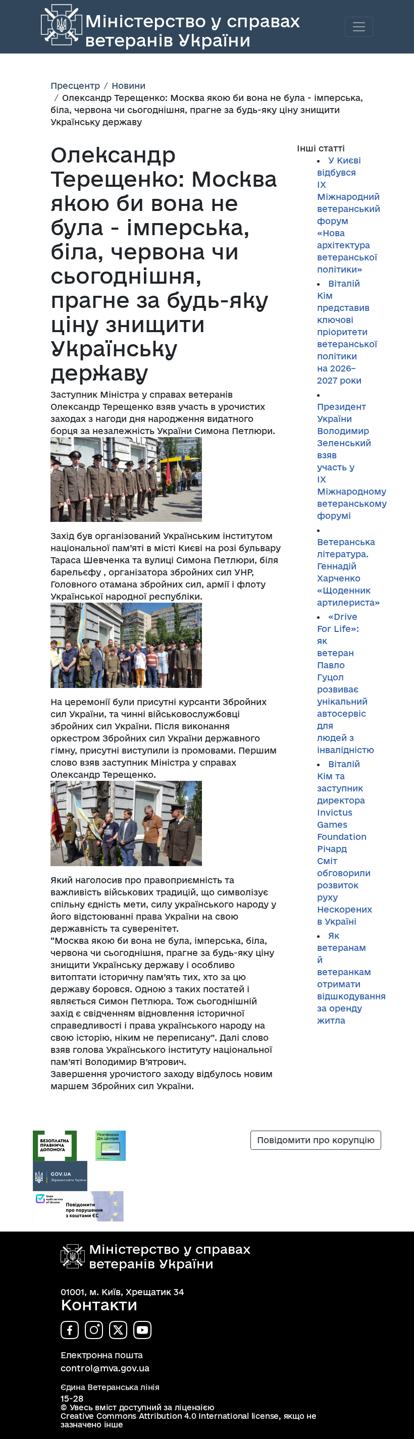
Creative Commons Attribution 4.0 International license (170, 1416)
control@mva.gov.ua (105, 1368)
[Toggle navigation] (359, 27)
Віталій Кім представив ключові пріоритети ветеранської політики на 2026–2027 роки (347, 332)
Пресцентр (75, 85)
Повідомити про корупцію (316, 1140)
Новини (128, 85)
